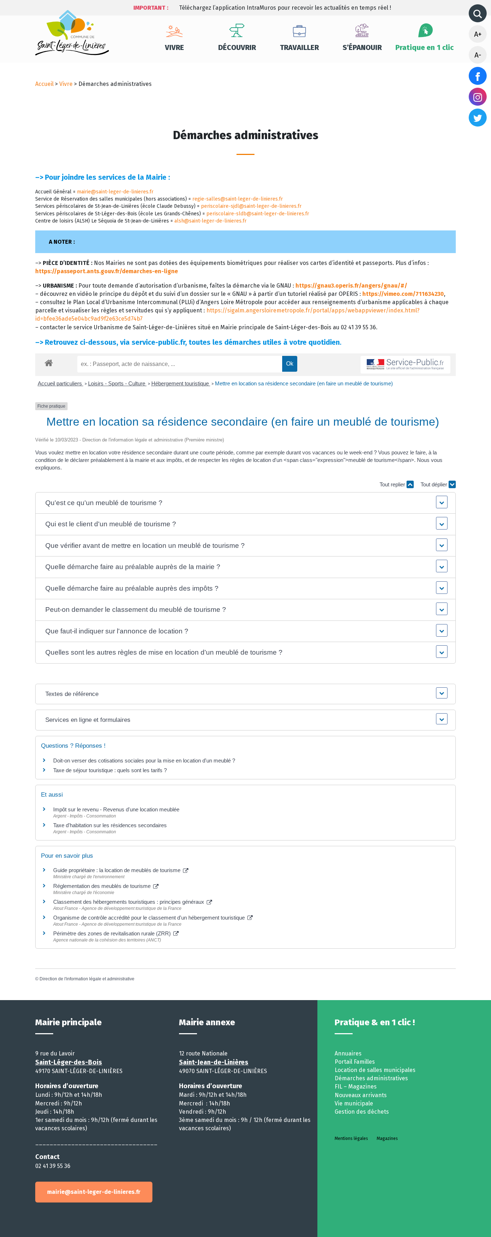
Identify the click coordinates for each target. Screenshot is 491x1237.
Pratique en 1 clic (424, 47)
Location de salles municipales (375, 1070)
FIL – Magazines (356, 1086)
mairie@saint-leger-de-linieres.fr (115, 192)
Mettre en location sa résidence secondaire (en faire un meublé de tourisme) (304, 383)
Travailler (299, 47)
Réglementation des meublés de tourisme (102, 886)
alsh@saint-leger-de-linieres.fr (210, 221)
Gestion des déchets (362, 1111)
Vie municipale (354, 1103)
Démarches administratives (371, 1078)
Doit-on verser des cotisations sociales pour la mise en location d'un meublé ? (144, 760)
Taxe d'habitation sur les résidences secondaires (110, 825)
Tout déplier (435, 484)
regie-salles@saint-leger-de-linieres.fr (237, 199)
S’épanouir (362, 47)
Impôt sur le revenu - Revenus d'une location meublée (116, 809)
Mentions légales (351, 1138)
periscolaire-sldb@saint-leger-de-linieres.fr (257, 214)
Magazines (387, 1138)
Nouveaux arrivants (361, 1095)
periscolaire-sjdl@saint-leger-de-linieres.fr (251, 206)
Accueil (44, 84)
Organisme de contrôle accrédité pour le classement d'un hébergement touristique (149, 918)
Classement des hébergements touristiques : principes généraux (129, 902)
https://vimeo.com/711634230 (403, 293)
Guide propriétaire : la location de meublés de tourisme (117, 870)
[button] (245, 503)
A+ (478, 34)
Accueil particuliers (60, 383)
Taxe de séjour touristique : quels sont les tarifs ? (110, 770)
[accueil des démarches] (49, 361)
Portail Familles (355, 1061)
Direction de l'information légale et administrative (87, 978)
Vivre (174, 47)
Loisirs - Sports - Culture (117, 383)
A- (477, 55)
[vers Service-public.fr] (405, 365)
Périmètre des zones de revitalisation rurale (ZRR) (112, 933)
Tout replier (393, 484)
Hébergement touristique (180, 383)
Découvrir (237, 47)
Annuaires (348, 1053)
